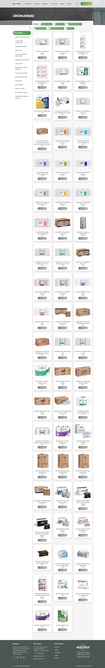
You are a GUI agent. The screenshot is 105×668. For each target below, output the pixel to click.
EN (77, 3)
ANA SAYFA (28, 4)
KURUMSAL (37, 4)
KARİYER (62, 4)
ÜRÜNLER (44, 4)
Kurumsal (57, 647)
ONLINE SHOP (86, 4)
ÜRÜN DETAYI (42, 57)
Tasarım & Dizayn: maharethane (84, 666)
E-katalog (57, 652)
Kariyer (56, 655)
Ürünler (56, 649)
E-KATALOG (54, 4)
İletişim (56, 658)
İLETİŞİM (69, 4)
